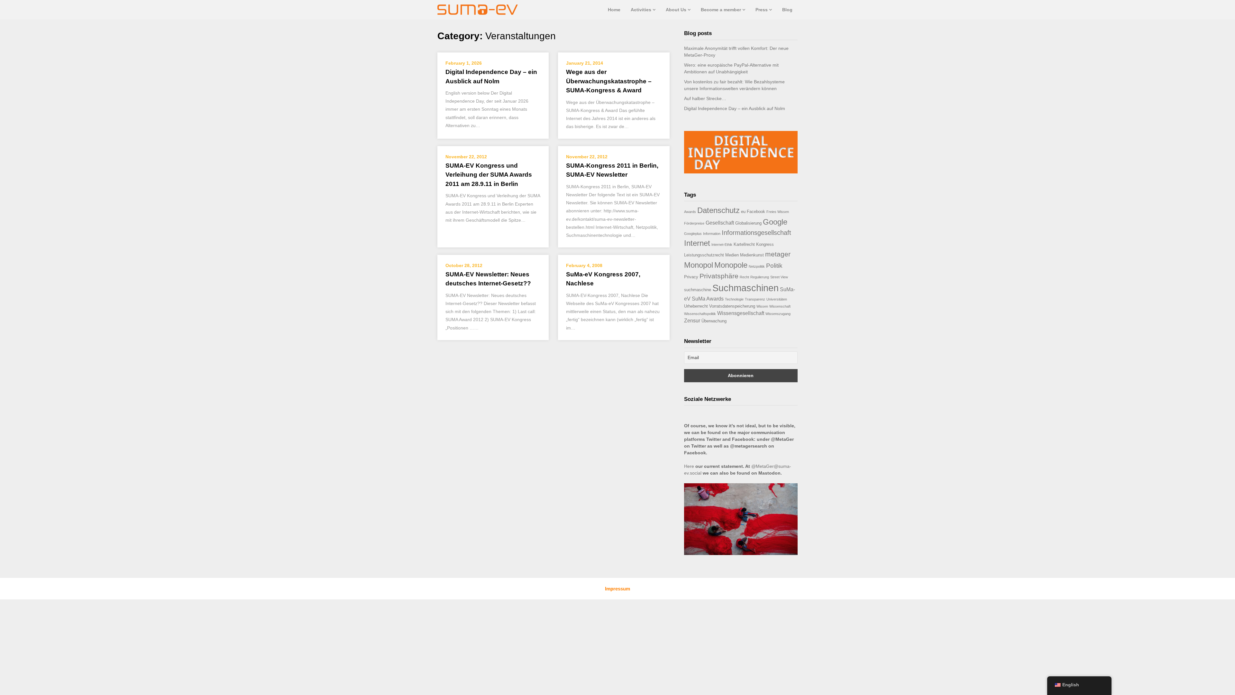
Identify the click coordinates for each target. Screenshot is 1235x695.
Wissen (762, 306)
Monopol (698, 265)
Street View (779, 277)
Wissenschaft (780, 306)
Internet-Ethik (721, 244)
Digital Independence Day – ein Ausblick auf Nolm (734, 108)
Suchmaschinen (745, 288)
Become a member (721, 9)
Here (689, 466)
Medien (732, 255)
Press (761, 9)
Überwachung (714, 321)
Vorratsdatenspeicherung (732, 306)
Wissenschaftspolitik (700, 314)
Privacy (691, 276)
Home (614, 9)
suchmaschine (697, 289)
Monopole (730, 265)
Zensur (692, 320)
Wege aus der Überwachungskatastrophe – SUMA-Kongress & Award (609, 81)
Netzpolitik (757, 266)
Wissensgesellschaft (740, 313)
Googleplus (693, 234)
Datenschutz (718, 210)
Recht (744, 277)
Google (775, 222)
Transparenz (755, 299)
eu (743, 211)
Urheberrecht (696, 306)
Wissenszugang (778, 314)
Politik (774, 265)
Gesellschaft (720, 223)
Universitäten (776, 299)
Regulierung (759, 277)
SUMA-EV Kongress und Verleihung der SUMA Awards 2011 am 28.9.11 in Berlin (488, 174)
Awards (690, 212)
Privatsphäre (719, 276)
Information (711, 234)
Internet (697, 243)
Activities (641, 9)
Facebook (756, 211)
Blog (787, 9)
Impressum (617, 588)
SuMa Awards (708, 298)
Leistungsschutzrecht (704, 255)
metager (778, 254)
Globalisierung (748, 223)
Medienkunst (752, 255)
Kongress (765, 244)
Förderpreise (694, 223)
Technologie (734, 299)
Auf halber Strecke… (705, 98)
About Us (676, 9)
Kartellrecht (744, 244)
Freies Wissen (777, 212)
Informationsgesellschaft (756, 232)
